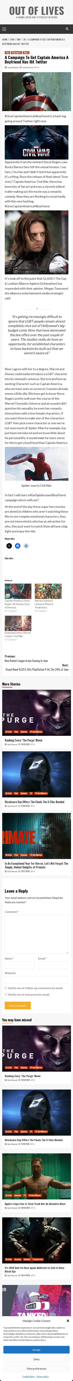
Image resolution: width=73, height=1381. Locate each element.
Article (9, 731)
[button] (68, 1320)
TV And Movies (36, 731)
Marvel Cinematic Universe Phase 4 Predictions (44, 604)
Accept (36, 1349)
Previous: (26, 658)
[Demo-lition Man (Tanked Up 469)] (36, 1308)
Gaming (17, 1259)
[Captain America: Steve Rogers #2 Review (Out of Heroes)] (18, 591)
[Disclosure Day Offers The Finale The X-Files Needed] (36, 774)
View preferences (36, 1368)
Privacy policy (42, 1376)
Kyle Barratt (12, 744)
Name (9, 958)
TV (31, 793)
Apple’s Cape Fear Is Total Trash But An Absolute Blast (35, 1204)
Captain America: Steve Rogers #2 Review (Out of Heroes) (17, 604)
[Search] (67, 29)
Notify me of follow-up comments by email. (35, 988)
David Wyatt (13, 67)
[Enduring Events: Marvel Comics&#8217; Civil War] (18, 623)
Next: (37, 667)
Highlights (16, 52)
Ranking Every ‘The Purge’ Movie (23, 740)
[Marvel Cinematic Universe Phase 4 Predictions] (48, 591)
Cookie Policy (29, 1376)
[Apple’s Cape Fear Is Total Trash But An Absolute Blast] (36, 1176)
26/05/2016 (28, 67)
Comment (12, 911)
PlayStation (38, 1259)
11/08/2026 (25, 806)
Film (7, 52)
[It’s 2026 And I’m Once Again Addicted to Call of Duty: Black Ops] (36, 1240)
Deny (36, 1359)
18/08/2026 (25, 744)
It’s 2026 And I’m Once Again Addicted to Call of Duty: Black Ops (35, 1269)
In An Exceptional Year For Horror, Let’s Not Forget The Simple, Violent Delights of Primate (36, 865)
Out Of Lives (36, 10)
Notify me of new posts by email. (29, 994)
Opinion (24, 731)
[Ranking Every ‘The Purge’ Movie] (36, 713)
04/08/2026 (25, 1207)
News (26, 52)
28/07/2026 (25, 1275)
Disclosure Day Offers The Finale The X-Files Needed (34, 802)
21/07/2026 (25, 871)
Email (42, 958)
